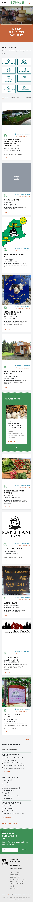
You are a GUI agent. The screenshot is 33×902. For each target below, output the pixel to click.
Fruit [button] (5, 785)
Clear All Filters (10, 750)
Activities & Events (17, 879)
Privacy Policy (26, 894)
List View (6, 97)
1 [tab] (16, 447)
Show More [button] (6, 772)
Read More (8, 158)
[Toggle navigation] (4, 2)
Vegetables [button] (7, 798)
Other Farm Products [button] (11, 796)
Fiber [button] (5, 783)
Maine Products (16, 435)
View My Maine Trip (24, 136)
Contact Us (17, 894)
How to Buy (15, 877)
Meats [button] (6, 793)
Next (27, 740)
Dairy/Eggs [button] (7, 780)
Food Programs (16, 884)
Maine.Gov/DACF (7, 894)
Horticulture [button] (8, 790)
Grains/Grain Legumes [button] (11, 788)
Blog (12, 886)
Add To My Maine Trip (23, 134)
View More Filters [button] (10, 823)
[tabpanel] (16, 420)
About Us (13, 888)
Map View (16, 97)
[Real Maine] (17, 2)
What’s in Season (17, 881)
